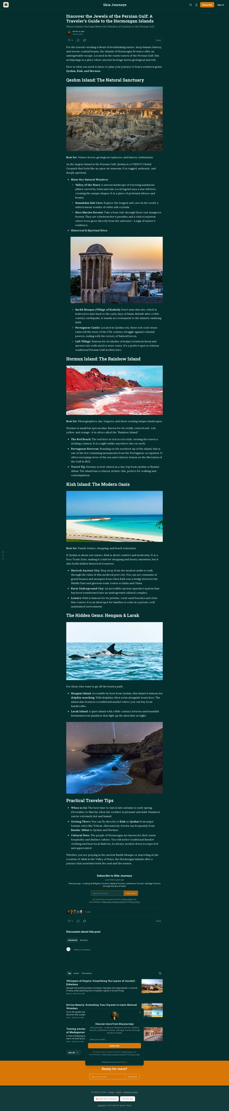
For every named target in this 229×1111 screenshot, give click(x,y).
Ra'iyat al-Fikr (78, 31)
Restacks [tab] (84, 940)
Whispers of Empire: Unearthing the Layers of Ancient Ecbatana (100, 982)
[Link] (62, 80)
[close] (140, 1012)
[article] (114, 989)
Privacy (111, 1092)
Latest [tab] (76, 973)
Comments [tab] (72, 940)
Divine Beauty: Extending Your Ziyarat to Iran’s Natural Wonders (101, 1006)
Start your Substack (107, 1098)
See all (71, 1052)
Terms (119, 1092)
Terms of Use (127, 1052)
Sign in (220, 4)
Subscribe (207, 4)
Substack (101, 1105)
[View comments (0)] (78, 40)
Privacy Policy (134, 1054)
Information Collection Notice (113, 1054)
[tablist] (77, 940)
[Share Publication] (196, 4)
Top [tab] (69, 973)
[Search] (190, 4)
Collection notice (130, 1092)
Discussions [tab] (87, 973)
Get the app (127, 1098)
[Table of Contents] (3, 555)
